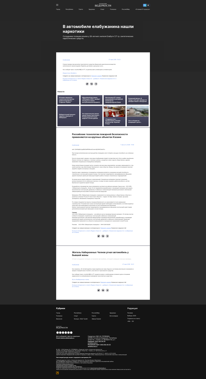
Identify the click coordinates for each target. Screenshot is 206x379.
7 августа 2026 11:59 (127, 145)
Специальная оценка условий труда (66, 365)
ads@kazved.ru (92, 346)
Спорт (102, 9)
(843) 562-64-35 (105, 344)
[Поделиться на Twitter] (87, 84)
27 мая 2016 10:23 (114, 59)
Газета (81, 9)
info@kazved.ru (93, 343)
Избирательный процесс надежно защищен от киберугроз (67, 116)
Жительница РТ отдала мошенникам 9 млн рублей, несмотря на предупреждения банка (114, 100)
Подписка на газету (133, 318)
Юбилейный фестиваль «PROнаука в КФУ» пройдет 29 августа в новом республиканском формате (91, 100)
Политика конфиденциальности (64, 364)
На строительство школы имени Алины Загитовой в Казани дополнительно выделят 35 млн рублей (90, 116)
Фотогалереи (114, 316)
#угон (74, 279)
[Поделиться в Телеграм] (96, 84)
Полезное (113, 9)
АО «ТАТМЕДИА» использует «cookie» (66, 361)
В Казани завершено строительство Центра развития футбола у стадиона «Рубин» (66, 100)
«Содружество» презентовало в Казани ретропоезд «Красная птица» (112, 121)
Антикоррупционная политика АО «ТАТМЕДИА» (69, 366)
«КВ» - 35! (130, 321)
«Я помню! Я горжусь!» (142, 9)
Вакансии (59, 319)
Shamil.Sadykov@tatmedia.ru (65, 338)
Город (58, 9)
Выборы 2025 (131, 316)
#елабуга (73, 73)
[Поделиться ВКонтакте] (91, 84)
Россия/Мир (126, 9)
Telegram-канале (96, 76)
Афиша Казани (96, 319)
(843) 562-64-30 (100, 341)
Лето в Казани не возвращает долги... (135, 121)
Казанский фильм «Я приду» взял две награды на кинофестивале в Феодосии (137, 100)
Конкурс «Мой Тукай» (81, 319)
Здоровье (92, 9)
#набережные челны (82, 279)
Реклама (130, 313)
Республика (69, 9)
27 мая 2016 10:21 (128, 264)
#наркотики (67, 73)
